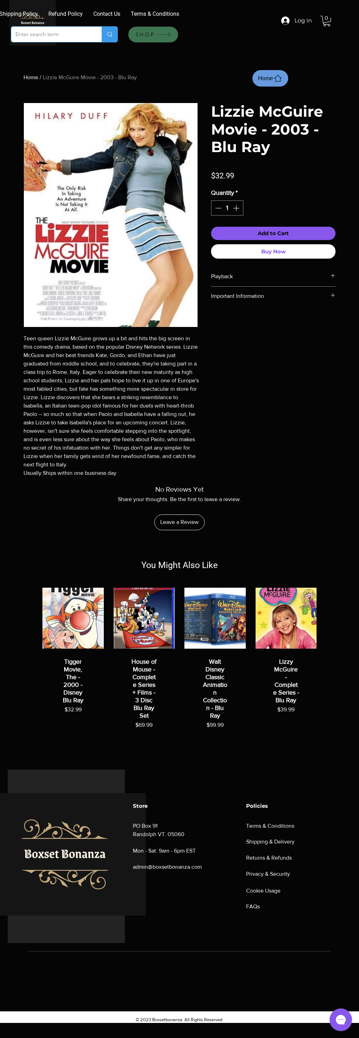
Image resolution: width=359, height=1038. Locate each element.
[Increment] (236, 208)
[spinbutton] (227, 208)
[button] (326, 21)
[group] (179, 665)
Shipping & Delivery (270, 842)
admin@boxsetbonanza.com (167, 867)
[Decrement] (217, 208)
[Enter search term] (109, 34)
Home (30, 77)
